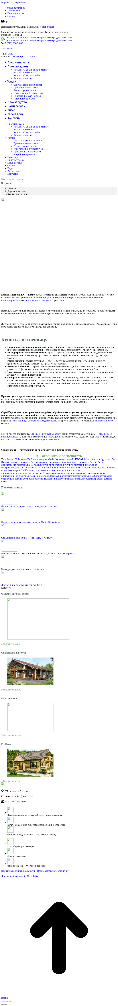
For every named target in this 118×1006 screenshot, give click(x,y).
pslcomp (97, 459)
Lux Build (7, 48)
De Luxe (31, 459)
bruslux (11, 459)
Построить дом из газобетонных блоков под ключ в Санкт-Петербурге (38, 553)
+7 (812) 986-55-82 (13, 43)
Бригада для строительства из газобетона (22, 569)
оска (31, 473)
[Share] (5, 1001)
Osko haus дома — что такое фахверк (26, 866)
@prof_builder (47, 26)
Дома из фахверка (16, 856)
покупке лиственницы (79, 297)
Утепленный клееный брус (75, 478)
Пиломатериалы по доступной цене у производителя (29, 506)
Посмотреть (19, 56)
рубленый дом (86, 476)
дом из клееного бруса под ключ (54, 462)
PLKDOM (77, 459)
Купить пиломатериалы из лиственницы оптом (38, 467)
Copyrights (32, 876)
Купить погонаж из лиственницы (80, 467)
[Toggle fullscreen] (8, 1001)
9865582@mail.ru (19, 801)
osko (60, 459)
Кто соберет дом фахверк (20, 846)
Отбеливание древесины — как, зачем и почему (26, 537)
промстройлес (71, 476)
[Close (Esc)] (2, 1001)
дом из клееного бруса (25, 462)
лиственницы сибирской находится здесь (34, 420)
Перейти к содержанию (13, 2)
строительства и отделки (36, 300)
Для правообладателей (13, 876)
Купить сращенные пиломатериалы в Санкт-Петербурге (30, 522)
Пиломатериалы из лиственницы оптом (64, 473)
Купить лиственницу (55, 465)
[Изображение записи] (9, 503)
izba (56, 459)
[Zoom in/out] (11, 1001)
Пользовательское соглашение (53, 871)
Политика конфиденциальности (18, 871)
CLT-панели (21, 459)
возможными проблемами (19, 297)
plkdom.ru (88, 459)
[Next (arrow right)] (5, 1004)
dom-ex (39, 459)
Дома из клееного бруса (83, 462)
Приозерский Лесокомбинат (49, 476)
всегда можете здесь (48, 439)
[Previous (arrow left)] (2, 1004)
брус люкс (106, 459)
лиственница (22, 473)
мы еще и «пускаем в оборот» (46, 434)
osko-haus (67, 459)
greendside (48, 459)
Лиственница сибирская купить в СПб (21, 585)
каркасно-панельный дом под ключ (25, 465)
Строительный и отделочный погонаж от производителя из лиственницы (56, 477)
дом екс (9, 462)
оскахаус (38, 473)
